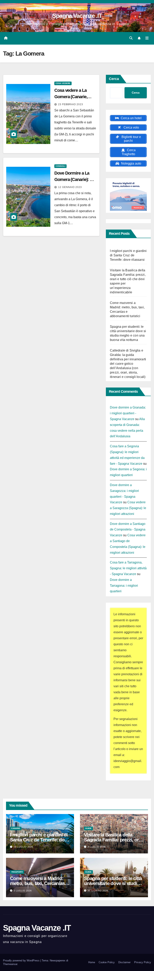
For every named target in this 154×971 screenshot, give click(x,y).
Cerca (114, 79)
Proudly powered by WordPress (21, 960)
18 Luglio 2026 (23, 847)
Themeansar (10, 964)
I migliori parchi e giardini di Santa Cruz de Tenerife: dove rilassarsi (128, 255)
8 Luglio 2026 (97, 847)
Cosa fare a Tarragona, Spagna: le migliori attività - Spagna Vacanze (128, 568)
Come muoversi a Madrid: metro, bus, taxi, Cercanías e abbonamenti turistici (39, 883)
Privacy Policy (142, 962)
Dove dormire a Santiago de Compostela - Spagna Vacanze (127, 529)
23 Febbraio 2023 (70, 104)
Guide (88, 828)
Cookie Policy (107, 962)
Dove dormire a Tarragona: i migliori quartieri (124, 585)
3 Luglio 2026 (23, 890)
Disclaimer (124, 962)
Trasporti (17, 872)
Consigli (60, 166)
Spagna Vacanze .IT (77, 15)
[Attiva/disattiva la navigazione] (147, 38)
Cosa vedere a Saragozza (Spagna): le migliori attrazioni (128, 507)
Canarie (15, 828)
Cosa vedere (63, 83)
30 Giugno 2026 (98, 890)
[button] (131, 38)
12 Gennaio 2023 (70, 187)
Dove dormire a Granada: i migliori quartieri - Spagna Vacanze (128, 413)
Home (91, 962)
